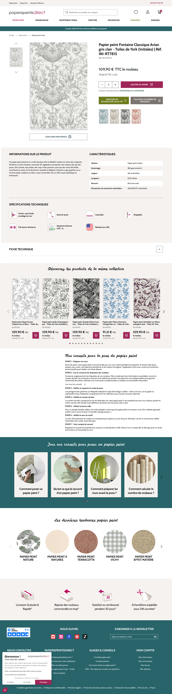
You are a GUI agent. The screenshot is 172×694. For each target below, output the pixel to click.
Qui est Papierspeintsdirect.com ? (59, 657)
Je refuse (10, 682)
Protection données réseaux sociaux (98, 688)
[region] (51, 92)
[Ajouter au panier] (35, 335)
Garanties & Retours (37, 3)
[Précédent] (16, 44)
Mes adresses (145, 669)
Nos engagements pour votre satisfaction (59, 661)
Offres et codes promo (59, 665)
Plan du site (142, 688)
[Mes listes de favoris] (136, 12)
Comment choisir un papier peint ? (102, 665)
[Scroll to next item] (162, 311)
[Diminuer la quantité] (102, 84)
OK (155, 636)
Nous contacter (59, 673)
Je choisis (27, 682)
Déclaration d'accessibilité (125, 688)
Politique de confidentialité (54, 688)
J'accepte (43, 682)
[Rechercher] (66, 12)
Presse (152, 688)
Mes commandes (145, 661)
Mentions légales (74, 688)
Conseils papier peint (102, 657)
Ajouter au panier (139, 84)
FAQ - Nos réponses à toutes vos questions (102, 669)
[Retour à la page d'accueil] (27, 13)
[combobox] (90, 12)
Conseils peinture (102, 661)
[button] (5, 690)
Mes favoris (145, 665)
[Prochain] (16, 72)
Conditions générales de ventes (29, 688)
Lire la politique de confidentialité (15, 674)
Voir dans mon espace (56, 137)
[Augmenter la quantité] (115, 84)
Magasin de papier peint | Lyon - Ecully (59, 669)
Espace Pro (24, 3)
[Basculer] (159, 249)
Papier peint (13, 3)
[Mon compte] (147, 12)
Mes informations (145, 657)
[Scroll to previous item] (9, 311)
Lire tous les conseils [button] (73, 384)
